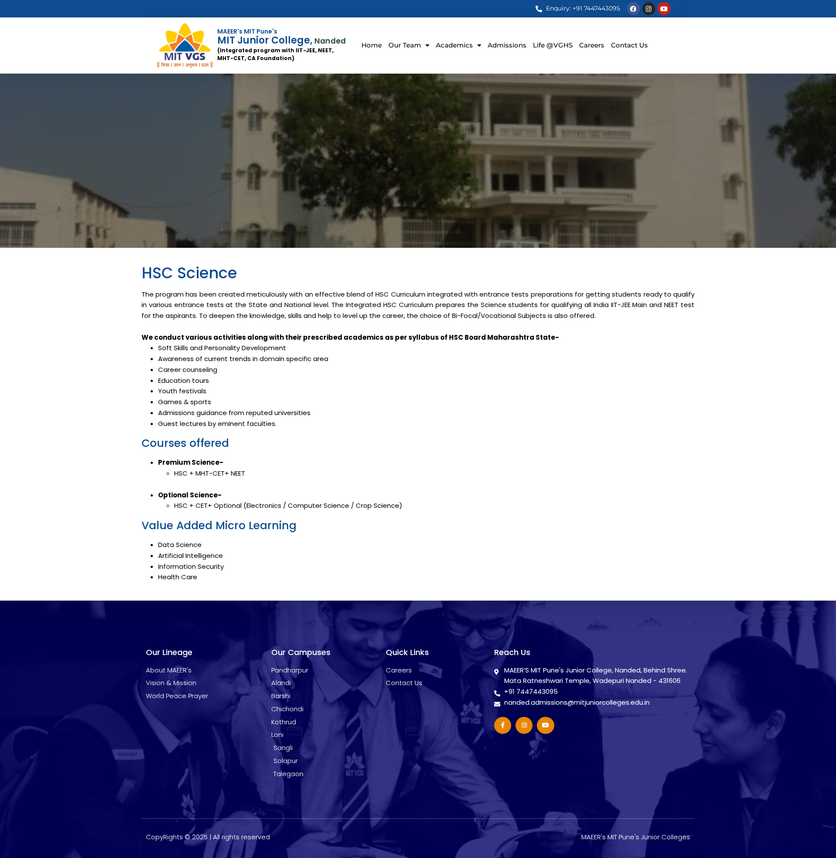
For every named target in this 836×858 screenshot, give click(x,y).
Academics (454, 45)
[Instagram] (648, 8)
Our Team (404, 45)
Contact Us (629, 45)
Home (371, 45)
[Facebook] (633, 8)
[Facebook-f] (502, 725)
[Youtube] (664, 8)
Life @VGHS (553, 45)
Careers (591, 45)
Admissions (507, 45)
